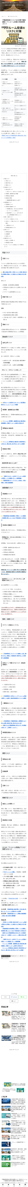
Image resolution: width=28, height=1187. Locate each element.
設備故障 (8, 234)
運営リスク (6, 229)
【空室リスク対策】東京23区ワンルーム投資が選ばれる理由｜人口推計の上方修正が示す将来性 (13, 924)
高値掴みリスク (9, 204)
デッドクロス (5, 958)
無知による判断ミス (10, 240)
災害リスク (8, 236)
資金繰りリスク (8, 187)
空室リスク (8, 180)
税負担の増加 (9, 198)
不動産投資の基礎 (13, 898)
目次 (12, 175)
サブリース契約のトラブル (12, 219)
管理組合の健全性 (10, 195)
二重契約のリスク (10, 225)
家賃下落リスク (9, 183)
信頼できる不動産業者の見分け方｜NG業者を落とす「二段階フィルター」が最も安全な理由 (13, 935)
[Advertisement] (14, 157)
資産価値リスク (8, 202)
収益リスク (6, 178)
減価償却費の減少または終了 (13, 200)
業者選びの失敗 (9, 242)
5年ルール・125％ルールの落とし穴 (15, 191)
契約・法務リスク (8, 217)
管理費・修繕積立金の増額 (12, 193)
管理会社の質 (9, 231)
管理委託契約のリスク (11, 227)
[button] (14, 1001)
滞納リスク (8, 185)
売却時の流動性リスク (11, 206)
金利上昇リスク (9, 189)
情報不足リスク (8, 238)
